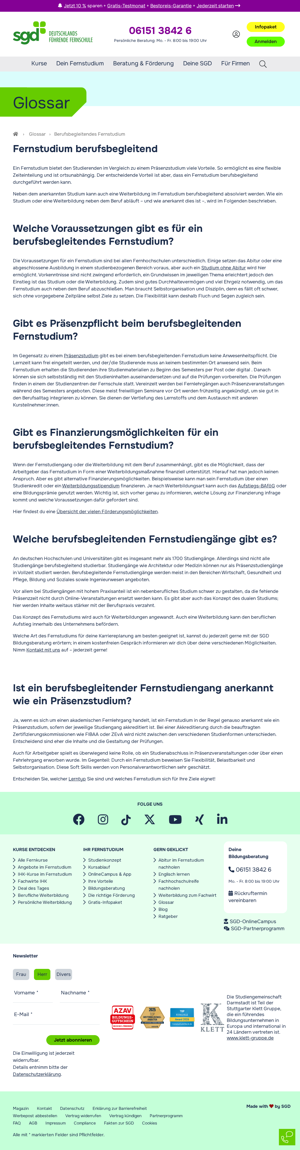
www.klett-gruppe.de (250, 1038)
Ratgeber (168, 916)
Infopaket (266, 27)
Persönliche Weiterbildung (45, 902)
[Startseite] (16, 134)
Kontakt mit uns (43, 650)
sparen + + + (149, 6)
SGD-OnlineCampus (253, 921)
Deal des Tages (33, 888)
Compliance (85, 1123)
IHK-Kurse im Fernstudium (45, 874)
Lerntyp (77, 779)
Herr (42, 974)
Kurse (39, 63)
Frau (21, 974)
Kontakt (44, 1108)
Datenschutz (72, 1108)
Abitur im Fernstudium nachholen (181, 863)
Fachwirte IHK (32, 881)
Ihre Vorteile (100, 881)
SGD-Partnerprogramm (257, 928)
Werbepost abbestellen (35, 1115)
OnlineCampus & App (109, 874)
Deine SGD (197, 63)
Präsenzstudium (81, 356)
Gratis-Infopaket (105, 902)
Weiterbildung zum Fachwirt (187, 895)
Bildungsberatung (106, 888)
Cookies (149, 1123)
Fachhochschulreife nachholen (178, 884)
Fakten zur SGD (119, 1123)
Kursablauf (99, 867)
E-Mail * (23, 1014)
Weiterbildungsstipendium (91, 486)
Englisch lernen (174, 874)
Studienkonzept (104, 860)
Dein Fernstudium (80, 63)
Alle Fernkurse (33, 860)
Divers (64, 974)
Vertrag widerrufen (83, 1115)
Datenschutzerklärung (37, 1074)
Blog (163, 909)
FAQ (17, 1123)
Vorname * (26, 992)
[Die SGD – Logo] (53, 34)
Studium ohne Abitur (223, 268)
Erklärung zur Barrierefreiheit (120, 1108)
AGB (33, 1123)
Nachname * (75, 992)
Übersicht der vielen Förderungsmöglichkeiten (107, 511)
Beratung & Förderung (143, 63)
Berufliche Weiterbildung (43, 895)
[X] (150, 822)
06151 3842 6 (252, 869)
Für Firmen (235, 63)
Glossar (37, 134)
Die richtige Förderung (111, 895)
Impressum (55, 1123)
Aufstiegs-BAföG (256, 486)
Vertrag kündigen (125, 1115)
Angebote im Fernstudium (44, 867)
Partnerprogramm (166, 1115)
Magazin (21, 1108)
